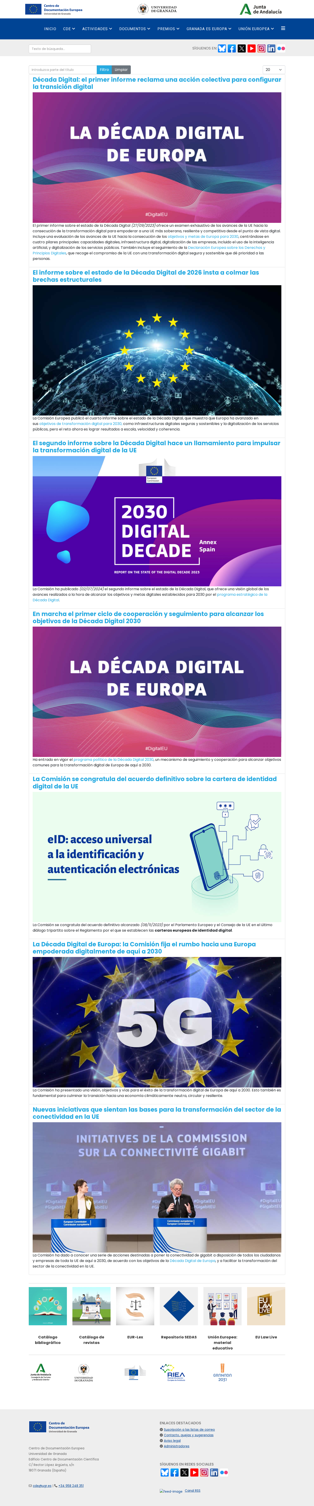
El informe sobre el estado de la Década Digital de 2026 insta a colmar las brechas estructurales (146, 276)
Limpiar (121, 69)
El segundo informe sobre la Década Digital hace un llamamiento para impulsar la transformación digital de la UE (156, 446)
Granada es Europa (207, 29)
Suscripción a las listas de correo (189, 1430)
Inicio (50, 29)
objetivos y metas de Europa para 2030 (203, 236)
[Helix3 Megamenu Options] (283, 28)
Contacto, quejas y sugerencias (189, 1435)
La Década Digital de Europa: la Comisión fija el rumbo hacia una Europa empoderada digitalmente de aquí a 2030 (144, 948)
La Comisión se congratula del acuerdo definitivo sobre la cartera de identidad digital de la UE (155, 782)
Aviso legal (172, 1441)
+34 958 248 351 (71, 1486)
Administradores (176, 1446)
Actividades (95, 29)
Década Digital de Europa (192, 1260)
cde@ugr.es (42, 1486)
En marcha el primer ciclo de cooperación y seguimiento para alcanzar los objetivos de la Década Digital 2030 (148, 617)
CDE (67, 29)
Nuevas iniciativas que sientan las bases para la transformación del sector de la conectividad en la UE (157, 1113)
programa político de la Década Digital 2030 (114, 759)
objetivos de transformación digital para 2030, (80, 423)
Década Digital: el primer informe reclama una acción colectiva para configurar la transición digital (157, 83)
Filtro (104, 69)
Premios (166, 29)
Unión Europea (254, 29)
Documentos (132, 29)
